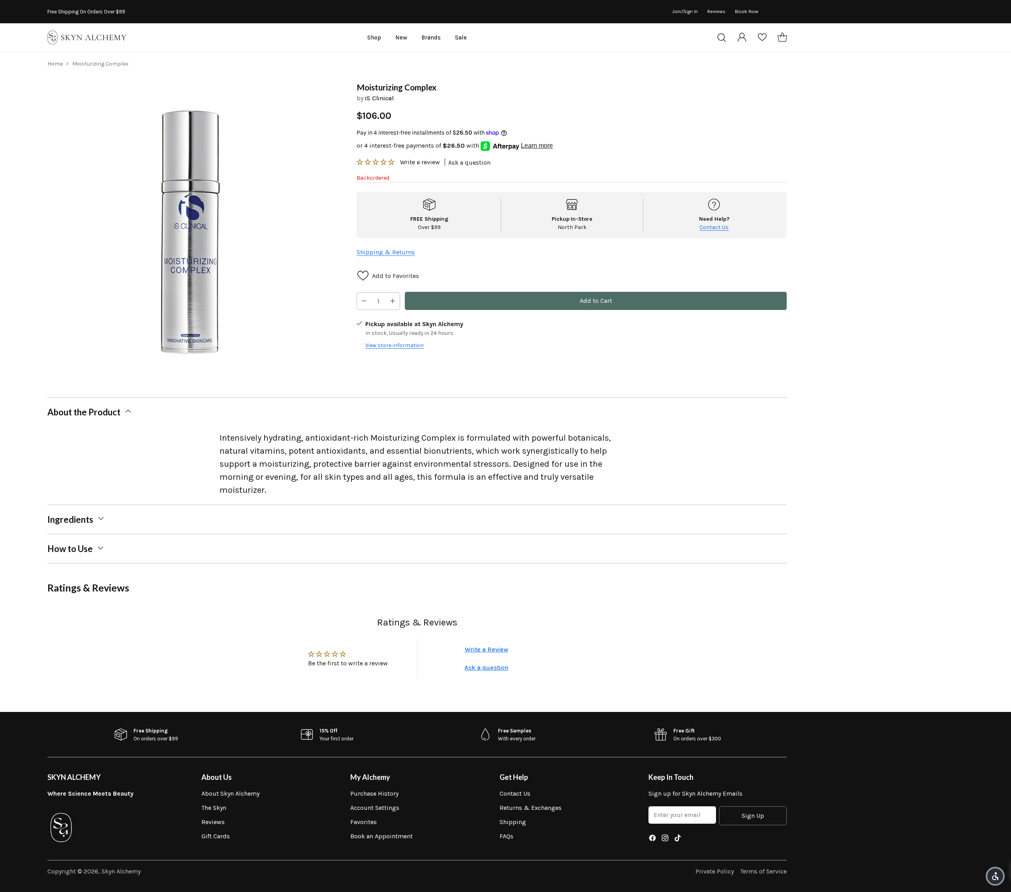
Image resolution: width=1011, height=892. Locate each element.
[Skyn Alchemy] (86, 37)
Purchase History (374, 793)
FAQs (506, 836)
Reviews (213, 822)
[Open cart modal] (782, 37)
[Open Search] (721, 37)
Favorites (363, 822)
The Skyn (213, 807)
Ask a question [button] (486, 667)
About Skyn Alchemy (230, 793)
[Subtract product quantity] (364, 301)
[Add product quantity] (392, 301)
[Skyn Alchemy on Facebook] (652, 839)
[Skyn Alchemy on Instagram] (665, 839)
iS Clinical (379, 97)
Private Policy (714, 871)
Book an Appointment (381, 836)
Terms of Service (763, 871)
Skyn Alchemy (121, 871)
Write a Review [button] (486, 649)
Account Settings (374, 807)
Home (55, 63)
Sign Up (753, 815)
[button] (376, 162)
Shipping (513, 822)
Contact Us (714, 227)
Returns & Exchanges (531, 807)
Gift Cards (215, 836)
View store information (394, 345)
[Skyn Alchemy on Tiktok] (677, 839)
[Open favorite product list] (762, 37)
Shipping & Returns (386, 251)
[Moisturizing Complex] (190, 226)
